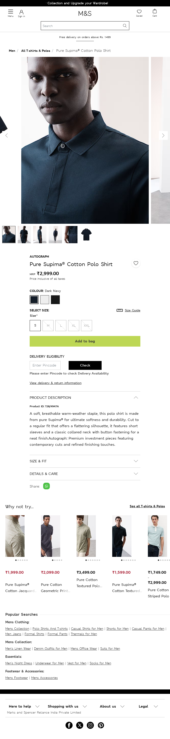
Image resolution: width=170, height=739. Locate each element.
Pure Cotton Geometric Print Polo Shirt (54, 588)
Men (12, 50)
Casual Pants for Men (148, 629)
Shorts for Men (117, 629)
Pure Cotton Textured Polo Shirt (88, 583)
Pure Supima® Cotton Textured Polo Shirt (126, 588)
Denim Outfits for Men (50, 648)
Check (85, 365)
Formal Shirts (34, 634)
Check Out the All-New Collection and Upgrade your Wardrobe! (52, 3)
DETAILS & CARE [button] (44, 473)
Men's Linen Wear (18, 648)
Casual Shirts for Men (87, 629)
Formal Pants (58, 634)
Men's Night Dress (18, 663)
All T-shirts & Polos (35, 50)
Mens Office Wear (84, 648)
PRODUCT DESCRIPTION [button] (50, 397)
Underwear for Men (49, 663)
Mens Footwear (16, 678)
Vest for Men (76, 663)
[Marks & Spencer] (85, 17)
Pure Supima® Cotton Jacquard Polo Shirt (20, 588)
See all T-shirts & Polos (147, 506)
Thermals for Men (84, 634)
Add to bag (85, 341)
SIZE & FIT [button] (38, 461)
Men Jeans (13, 634)
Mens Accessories (44, 678)
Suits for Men (110, 648)
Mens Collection (17, 629)
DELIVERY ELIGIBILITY (47, 356)
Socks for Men (100, 663)
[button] (163, 135)
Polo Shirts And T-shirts (50, 629)
